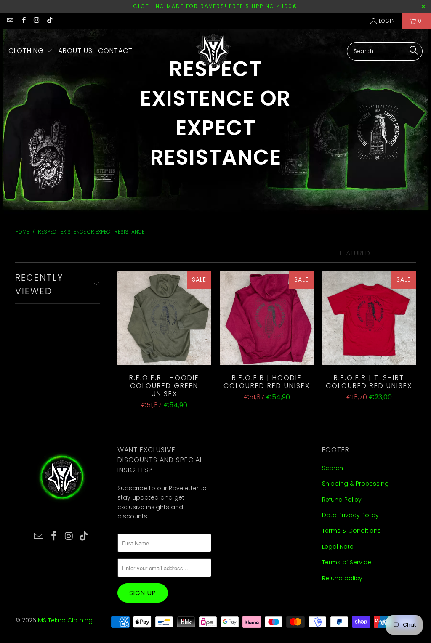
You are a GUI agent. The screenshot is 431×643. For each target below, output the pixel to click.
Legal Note (338, 546)
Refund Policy (342, 499)
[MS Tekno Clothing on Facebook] (23, 20)
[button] (30, 51)
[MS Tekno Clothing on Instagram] (36, 20)
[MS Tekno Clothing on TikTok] (49, 20)
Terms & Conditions (351, 530)
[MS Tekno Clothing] (214, 51)
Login (387, 20)
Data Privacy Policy (350, 515)
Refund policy (342, 578)
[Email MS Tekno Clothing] (9, 20)
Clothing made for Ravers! (180, 6)
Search (332, 468)
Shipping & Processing (355, 483)
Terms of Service (346, 562)
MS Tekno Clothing (65, 620)
